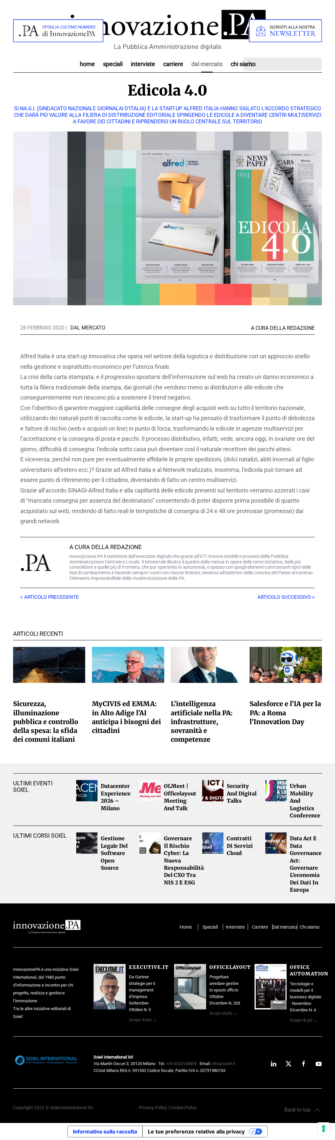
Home (87, 64)
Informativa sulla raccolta (105, 1131)
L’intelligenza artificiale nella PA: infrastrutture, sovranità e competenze (202, 721)
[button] (302, 1110)
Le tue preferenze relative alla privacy (196, 1131)
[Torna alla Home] (167, 30)
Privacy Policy (153, 1108)
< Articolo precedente (49, 597)
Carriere (173, 64)
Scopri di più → (143, 1019)
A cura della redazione (105, 546)
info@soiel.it (223, 1063)
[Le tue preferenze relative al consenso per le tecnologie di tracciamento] (323, 1128)
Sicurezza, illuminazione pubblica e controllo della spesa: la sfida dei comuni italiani (45, 721)
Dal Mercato (206, 64)
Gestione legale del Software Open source (114, 853)
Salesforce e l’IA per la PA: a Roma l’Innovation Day (285, 712)
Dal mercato (285, 927)
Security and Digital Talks (241, 793)
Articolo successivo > (286, 597)
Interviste (143, 64)
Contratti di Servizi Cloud (240, 845)
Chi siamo (243, 64)
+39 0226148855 (181, 1063)
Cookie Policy (183, 1108)
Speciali (113, 64)
